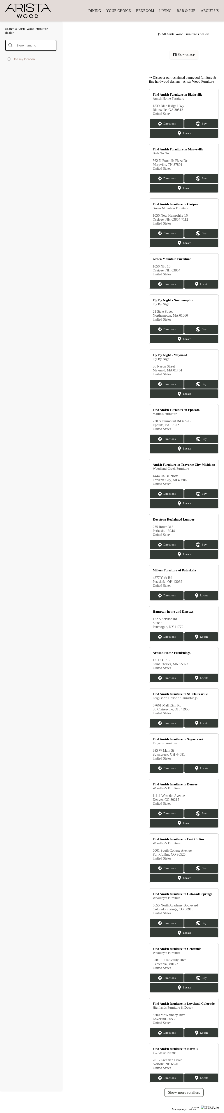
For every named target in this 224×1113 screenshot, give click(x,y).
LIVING (165, 10)
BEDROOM (145, 10)
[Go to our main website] (31, 11)
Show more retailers (184, 1092)
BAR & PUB (186, 10)
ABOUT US (210, 10)
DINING (94, 10)
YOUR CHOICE (118, 10)
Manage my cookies (184, 1109)
